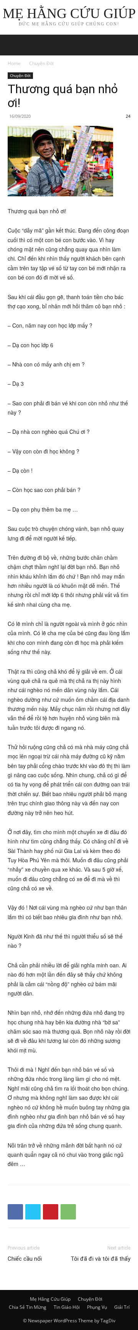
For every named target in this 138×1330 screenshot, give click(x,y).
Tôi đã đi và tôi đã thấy (100, 1258)
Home (14, 63)
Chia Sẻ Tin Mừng (27, 1307)
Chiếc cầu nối (25, 1258)
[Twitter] (33, 1212)
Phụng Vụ (97, 1307)
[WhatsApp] (68, 1212)
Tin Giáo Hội (67, 1307)
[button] (127, 45)
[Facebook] (15, 1212)
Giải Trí (122, 1307)
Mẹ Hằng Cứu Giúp (50, 1299)
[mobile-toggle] (13, 45)
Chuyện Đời (41, 63)
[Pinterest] (50, 1212)
